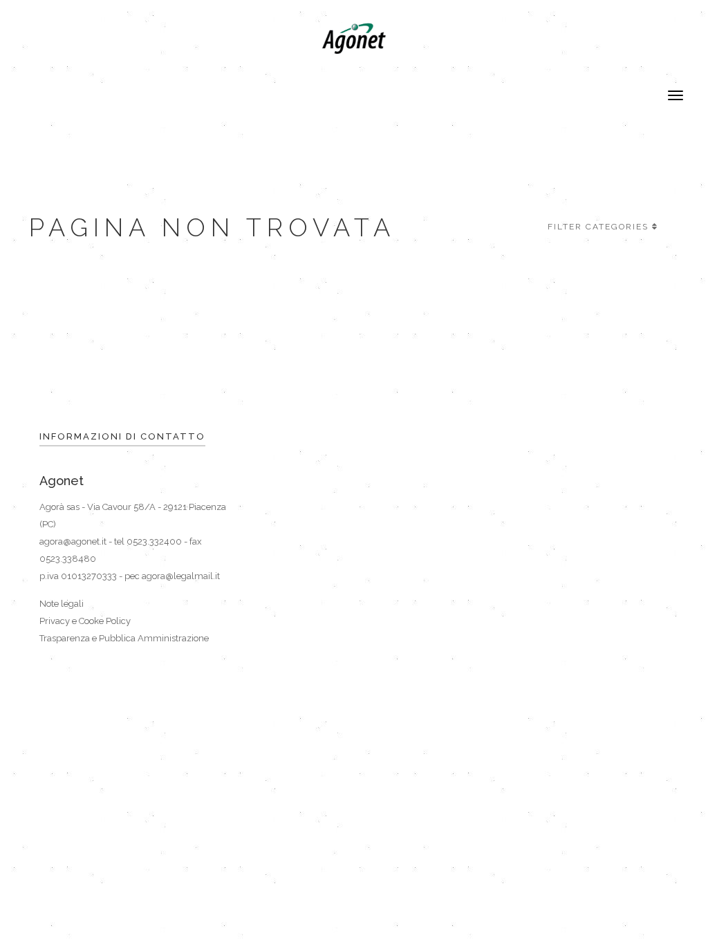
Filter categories (598, 227)
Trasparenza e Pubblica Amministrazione (124, 638)
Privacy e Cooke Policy (85, 621)
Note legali (61, 603)
